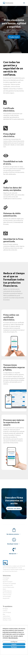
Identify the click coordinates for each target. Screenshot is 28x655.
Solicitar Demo (6, 616)
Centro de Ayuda (7, 612)
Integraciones (6, 598)
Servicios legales (7, 596)
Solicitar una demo (14, 508)
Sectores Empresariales (8, 587)
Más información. (13, 638)
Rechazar (14, 647)
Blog (4, 614)
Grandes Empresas (7, 591)
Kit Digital (5, 608)
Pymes (4, 589)
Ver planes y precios (12, 534)
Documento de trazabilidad (9, 583)
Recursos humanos (7, 592)
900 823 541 (12, 553)
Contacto (5, 610)
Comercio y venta (7, 594)
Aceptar (14, 644)
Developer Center (12, 544)
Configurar (14, 641)
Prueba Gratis (14, 37)
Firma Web (5, 579)
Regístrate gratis (7, 618)
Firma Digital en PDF (8, 585)
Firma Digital (6, 578)
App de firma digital (7, 581)
